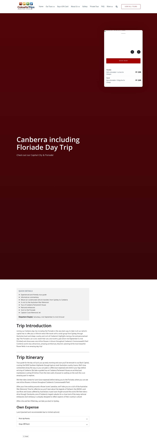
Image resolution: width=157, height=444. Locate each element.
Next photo (138, 52)
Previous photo (132, 52)
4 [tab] (123, 33)
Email (26, 436)
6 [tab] (134, 33)
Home (41, 6)
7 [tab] (139, 33)
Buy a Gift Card (62, 6)
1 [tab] (107, 33)
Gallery (84, 6)
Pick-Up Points (24, 418)
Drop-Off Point (24, 424)
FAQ (102, 6)
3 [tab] (118, 33)
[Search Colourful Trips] (116, 6)
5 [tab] (129, 33)
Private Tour (94, 6)
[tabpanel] (123, 43)
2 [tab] (112, 33)
